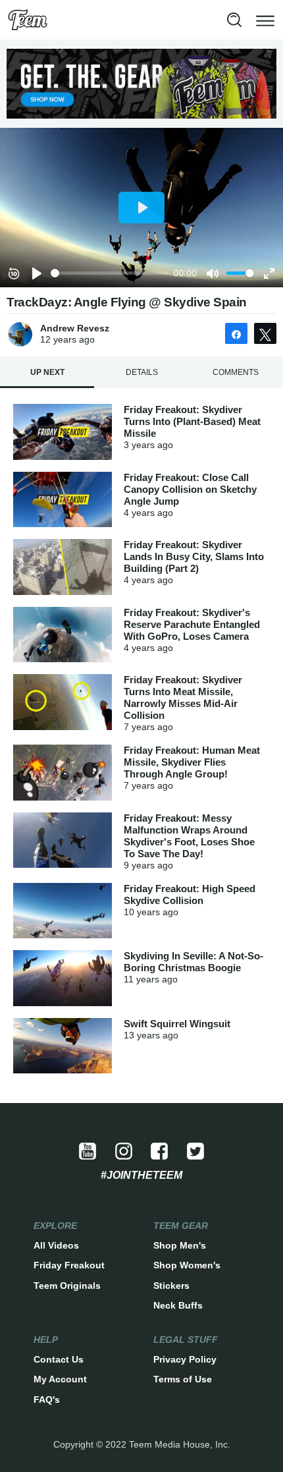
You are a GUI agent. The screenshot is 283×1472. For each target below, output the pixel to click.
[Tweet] (265, 333)
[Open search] (234, 20)
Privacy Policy (185, 1359)
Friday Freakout (69, 1265)
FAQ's (47, 1399)
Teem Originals (67, 1285)
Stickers (171, 1285)
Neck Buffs (178, 1305)
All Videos (56, 1245)
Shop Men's (179, 1245)
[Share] (236, 333)
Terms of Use (182, 1379)
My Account (60, 1379)
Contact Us (59, 1359)
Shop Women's (186, 1265)
